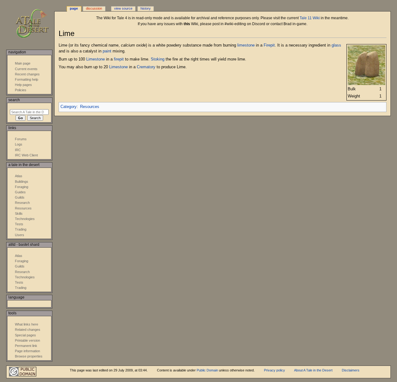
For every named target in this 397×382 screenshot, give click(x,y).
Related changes (27, 329)
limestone (246, 45)
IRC (18, 150)
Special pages (25, 335)
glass (336, 45)
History (146, 8)
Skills (19, 213)
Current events (26, 69)
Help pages (23, 85)
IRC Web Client (26, 155)
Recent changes (27, 74)
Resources (89, 107)
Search (14, 100)
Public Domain (207, 370)
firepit (119, 59)
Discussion (94, 8)
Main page (22, 63)
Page (74, 8)
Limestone (95, 59)
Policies (20, 90)
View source (123, 8)
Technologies (25, 219)
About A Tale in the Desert (313, 370)
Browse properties (28, 356)
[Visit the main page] (36, 24)
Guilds (20, 197)
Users (19, 235)
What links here (26, 324)
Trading (20, 229)
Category (68, 107)
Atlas (18, 176)
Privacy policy (274, 370)
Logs (18, 144)
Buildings (21, 181)
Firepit (269, 45)
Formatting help (26, 79)
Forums (21, 139)
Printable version (27, 340)
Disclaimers (350, 370)
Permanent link (26, 346)
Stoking (157, 59)
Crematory (146, 67)
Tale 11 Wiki (310, 18)
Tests (19, 224)
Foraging (21, 187)
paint (107, 51)
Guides (20, 192)
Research (22, 202)
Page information (27, 351)
